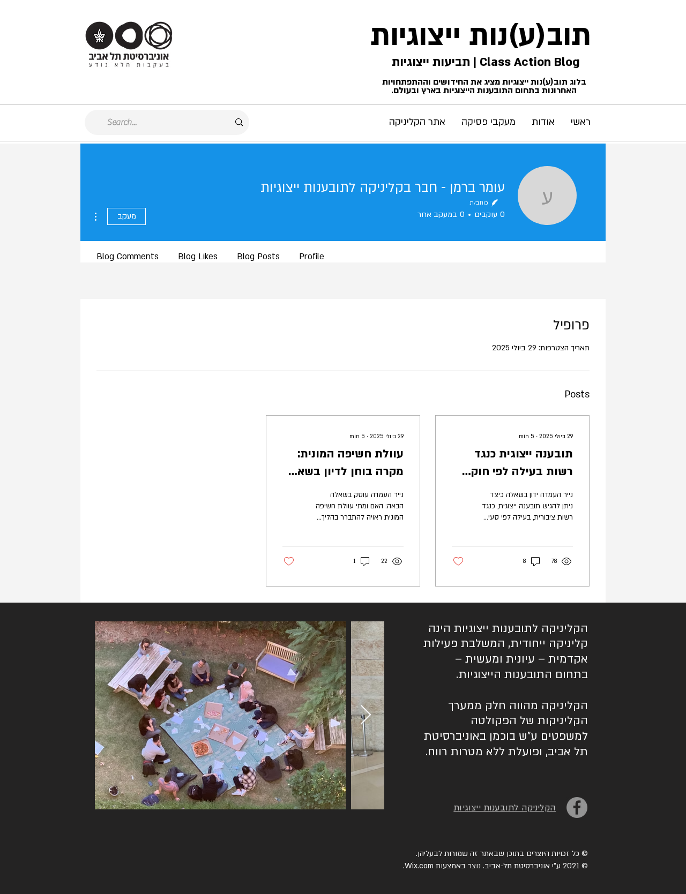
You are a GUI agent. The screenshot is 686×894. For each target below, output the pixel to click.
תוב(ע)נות (530, 36)
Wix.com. (418, 866)
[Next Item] (366, 715)
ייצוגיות (415, 36)
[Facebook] (576, 807)
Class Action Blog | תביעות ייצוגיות (484, 62)
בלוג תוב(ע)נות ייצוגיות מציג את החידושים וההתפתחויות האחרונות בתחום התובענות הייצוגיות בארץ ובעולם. (484, 86)
